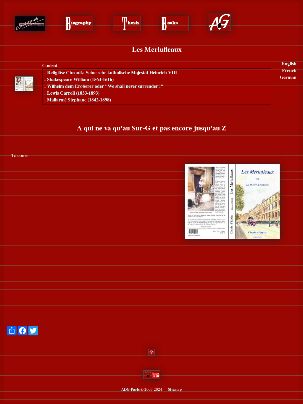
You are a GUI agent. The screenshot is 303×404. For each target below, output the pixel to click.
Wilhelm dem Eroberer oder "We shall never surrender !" (103, 86)
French (289, 70)
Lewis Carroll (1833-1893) (71, 92)
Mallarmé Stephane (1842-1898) (77, 99)
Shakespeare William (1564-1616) (79, 79)
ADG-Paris (130, 389)
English (288, 63)
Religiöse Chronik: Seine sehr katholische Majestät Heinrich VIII (110, 72)
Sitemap (175, 389)
